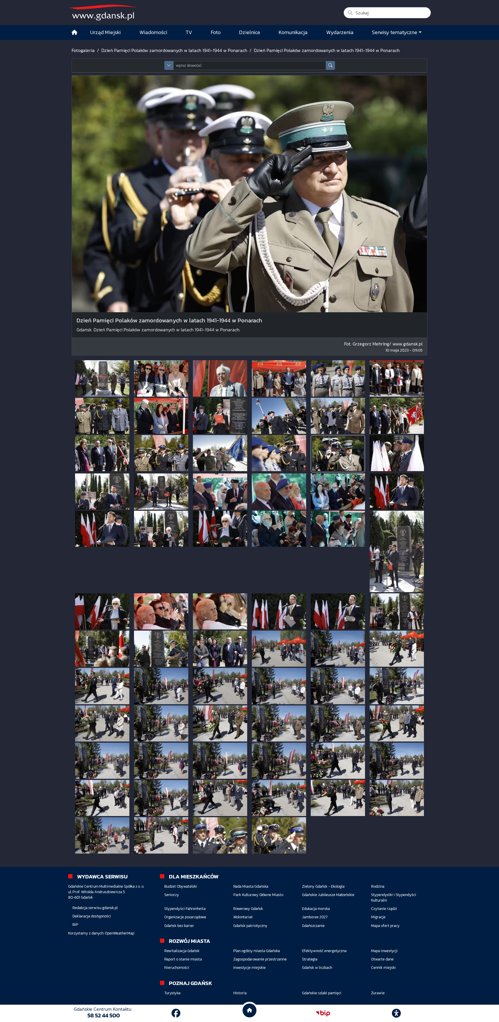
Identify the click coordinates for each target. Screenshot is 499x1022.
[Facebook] (176, 1013)
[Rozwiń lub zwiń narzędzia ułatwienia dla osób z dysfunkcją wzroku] (396, 1013)
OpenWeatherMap (119, 933)
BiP (75, 924)
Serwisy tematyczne (394, 32)
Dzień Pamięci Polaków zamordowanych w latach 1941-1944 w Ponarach (174, 50)
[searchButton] (330, 65)
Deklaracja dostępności (91, 916)
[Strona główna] (74, 32)
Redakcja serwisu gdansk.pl (95, 907)
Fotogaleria (83, 50)
